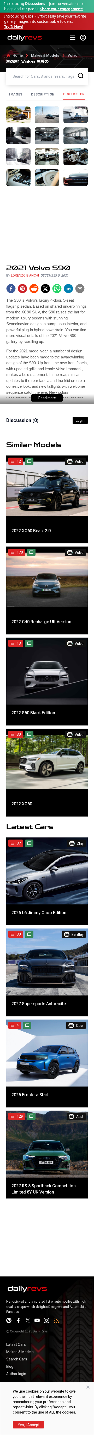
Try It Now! (13, 26)
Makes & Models (45, 55)
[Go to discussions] (29, 461)
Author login (16, 1374)
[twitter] (45, 288)
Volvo (73, 55)
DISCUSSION (74, 94)
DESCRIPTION (43, 94)
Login (80, 420)
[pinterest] (22, 288)
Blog (9, 1366)
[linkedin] (68, 288)
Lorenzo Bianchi (25, 275)
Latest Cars (16, 1344)
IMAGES (15, 94)
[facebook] (11, 288)
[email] (80, 288)
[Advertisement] (47, 225)
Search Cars (16, 1359)
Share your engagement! (61, 8)
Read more (47, 398)
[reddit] (34, 288)
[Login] (83, 37)
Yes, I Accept (28, 1425)
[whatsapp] (57, 288)
